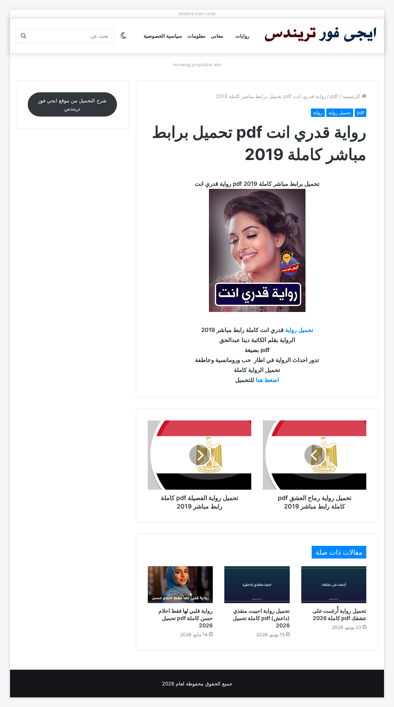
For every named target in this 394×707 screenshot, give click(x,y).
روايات (242, 36)
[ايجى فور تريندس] (320, 36)
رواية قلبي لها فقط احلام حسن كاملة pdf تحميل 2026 (186, 618)
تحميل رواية (340, 112)
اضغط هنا (267, 380)
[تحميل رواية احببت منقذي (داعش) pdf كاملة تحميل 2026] (257, 584)
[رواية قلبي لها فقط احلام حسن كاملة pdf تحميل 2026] (180, 584)
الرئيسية (352, 96)
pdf (334, 96)
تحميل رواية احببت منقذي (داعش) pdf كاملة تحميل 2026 (261, 618)
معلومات (196, 36)
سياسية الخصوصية (163, 36)
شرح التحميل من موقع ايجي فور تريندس (72, 104)
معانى (217, 36)
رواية (317, 112)
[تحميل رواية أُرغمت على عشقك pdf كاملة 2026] (334, 584)
